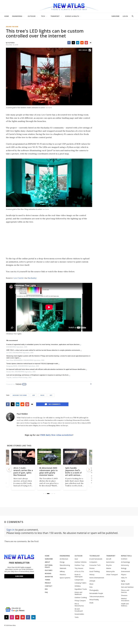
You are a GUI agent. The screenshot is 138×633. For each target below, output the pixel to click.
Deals (91, 603)
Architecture (64, 559)
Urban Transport (112, 575)
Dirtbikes (78, 586)
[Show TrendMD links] (91, 384)
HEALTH (124, 578)
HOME (6, 16)
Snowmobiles (79, 614)
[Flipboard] (86, 42)
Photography (93, 590)
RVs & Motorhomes (79, 605)
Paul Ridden (22, 414)
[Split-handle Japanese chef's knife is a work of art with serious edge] (75, 457)
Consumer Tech (94, 565)
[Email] (90, 42)
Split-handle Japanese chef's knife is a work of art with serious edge (73, 473)
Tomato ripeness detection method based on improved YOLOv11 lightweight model (32, 363)
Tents (77, 617)
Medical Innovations (125, 599)
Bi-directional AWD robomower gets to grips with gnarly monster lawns (48, 471)
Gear (76, 559)
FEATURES (48, 570)
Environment (125, 571)
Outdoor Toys (79, 565)
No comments (54, 404)
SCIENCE (124, 559)
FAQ (46, 592)
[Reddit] (82, 42)
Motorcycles (110, 571)
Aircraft (108, 559)
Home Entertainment (96, 578)
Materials (63, 568)
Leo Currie (19, 278)
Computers (93, 562)
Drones (92, 568)
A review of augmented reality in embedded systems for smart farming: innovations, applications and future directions (43, 344)
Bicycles (109, 565)
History (91, 575)
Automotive (110, 562)
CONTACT (48, 586)
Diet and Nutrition (127, 587)
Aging (123, 581)
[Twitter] (73, 42)
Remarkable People (96, 593)
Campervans (79, 580)
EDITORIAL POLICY (49, 566)
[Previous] (9, 469)
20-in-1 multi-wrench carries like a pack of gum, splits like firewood (23, 471)
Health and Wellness (125, 605)
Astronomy (125, 565)
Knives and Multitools (78, 593)
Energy (62, 562)
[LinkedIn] (77, 42)
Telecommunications (96, 596)
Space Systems (65, 578)
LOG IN (125, 16)
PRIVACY (48, 583)
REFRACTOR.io (126, 556)
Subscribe (19, 576)
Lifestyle (92, 581)
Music (91, 584)
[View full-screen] (90, 50)
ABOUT (47, 562)
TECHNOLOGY (94, 556)
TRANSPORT (55, 16)
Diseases (124, 595)
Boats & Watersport (78, 576)
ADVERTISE (49, 577)
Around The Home (12, 26)
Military (62, 571)
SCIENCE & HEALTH (72, 16)
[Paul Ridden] (10, 417)
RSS (46, 589)
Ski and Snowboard (79, 610)
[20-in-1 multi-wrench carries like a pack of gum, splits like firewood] (23, 457)
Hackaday (32, 278)
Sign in (10, 529)
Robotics (63, 575)
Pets (91, 587)
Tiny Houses (79, 568)
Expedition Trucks (81, 589)
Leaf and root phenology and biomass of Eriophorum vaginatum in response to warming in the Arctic (37, 375)
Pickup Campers (80, 601)
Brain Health (125, 584)
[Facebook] (69, 42)
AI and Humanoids (95, 559)
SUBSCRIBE (115, 16)
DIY (51, 395)
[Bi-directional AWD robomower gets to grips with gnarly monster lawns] (49, 457)
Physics (123, 575)
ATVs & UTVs (79, 571)
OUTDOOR (31, 16)
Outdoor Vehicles (81, 562)
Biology (123, 568)
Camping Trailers (80, 583)
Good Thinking (94, 571)
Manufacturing (65, 565)
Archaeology (125, 562)
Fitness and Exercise (125, 591)
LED (33, 395)
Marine (108, 568)
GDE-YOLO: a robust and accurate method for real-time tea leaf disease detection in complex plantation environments (43, 350)
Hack (42, 395)
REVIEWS (48, 573)
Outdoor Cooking (81, 597)
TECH (43, 16)
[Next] (89, 469)
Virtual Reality (94, 600)
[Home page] (69, 6)
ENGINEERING (17, 16)
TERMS (47, 580)
